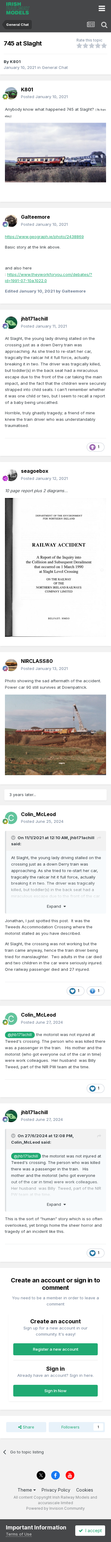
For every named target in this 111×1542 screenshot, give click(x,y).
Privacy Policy (56, 1489)
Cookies (84, 1489)
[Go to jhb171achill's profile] (11, 323)
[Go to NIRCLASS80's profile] (11, 665)
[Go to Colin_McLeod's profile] (11, 818)
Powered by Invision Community (55, 1508)
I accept (92, 1530)
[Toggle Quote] (14, 837)
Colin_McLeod (25, 1142)
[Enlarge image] (55, 152)
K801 (15, 61)
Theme (25, 1489)
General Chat (55, 67)
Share (28, 1426)
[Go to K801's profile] (11, 93)
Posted (44, 96)
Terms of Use (19, 1534)
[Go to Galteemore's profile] (11, 221)
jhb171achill (82, 837)
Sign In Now (55, 1390)
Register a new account (55, 1349)
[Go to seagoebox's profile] (11, 475)
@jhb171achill (20, 1035)
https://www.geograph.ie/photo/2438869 (44, 236)
